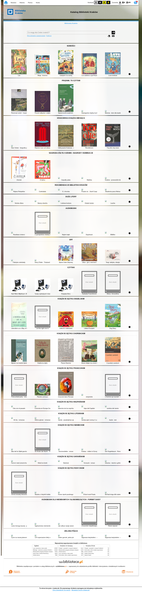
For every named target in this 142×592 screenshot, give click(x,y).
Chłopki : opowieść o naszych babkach (68, 548)
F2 (128, 2)
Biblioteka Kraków (71, 23)
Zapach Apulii (88, 555)
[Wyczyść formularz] (109, 36)
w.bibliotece (61, 566)
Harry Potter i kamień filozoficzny (41, 553)
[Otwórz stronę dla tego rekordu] (19, 62)
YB (104, 2)
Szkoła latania (36, 555)
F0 (120, 2)
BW (100, 2)
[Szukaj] (113, 32)
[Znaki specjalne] (113, 36)
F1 (124, 2)
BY (108, 2)
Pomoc (30, 2)
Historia (22, 2)
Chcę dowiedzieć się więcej (61, 590)
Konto (38, 2)
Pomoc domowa (88, 551)
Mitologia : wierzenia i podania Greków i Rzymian (44, 550)
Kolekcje (48, 36)
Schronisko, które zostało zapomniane (68, 555)
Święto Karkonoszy (89, 553)
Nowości (13, 2)
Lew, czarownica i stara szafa (40, 548)
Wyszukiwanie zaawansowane (36, 36)
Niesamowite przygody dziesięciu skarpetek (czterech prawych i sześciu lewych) (52, 551)
